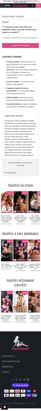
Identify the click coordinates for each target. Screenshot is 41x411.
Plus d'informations (10, 173)
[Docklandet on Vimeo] (24, 380)
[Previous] (2, 208)
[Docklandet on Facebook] (16, 380)
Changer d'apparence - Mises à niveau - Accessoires (20, 164)
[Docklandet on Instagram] (20, 380)
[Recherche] (33, 5)
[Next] (39, 208)
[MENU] (1, 5)
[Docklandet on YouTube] (28, 380)
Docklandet (16, 403)
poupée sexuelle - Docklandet (14, 116)
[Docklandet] (20, 5)
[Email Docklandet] (12, 380)
